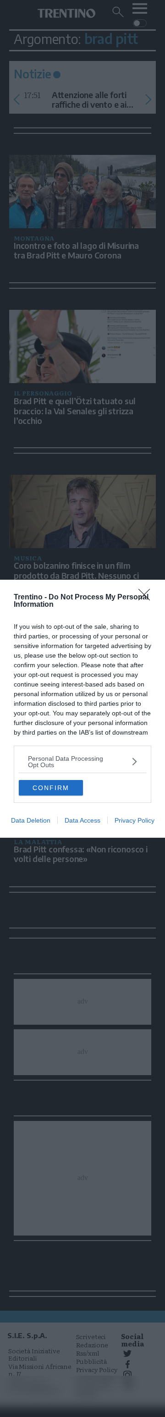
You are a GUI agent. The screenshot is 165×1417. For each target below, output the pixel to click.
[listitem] (82, 761)
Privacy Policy (134, 820)
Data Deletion (30, 820)
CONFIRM (51, 787)
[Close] (147, 597)
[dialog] (82, 709)
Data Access (82, 820)
